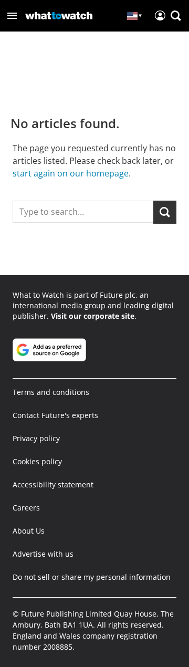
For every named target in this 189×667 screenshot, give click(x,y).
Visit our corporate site (92, 316)
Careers (26, 508)
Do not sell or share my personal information (92, 577)
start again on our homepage (71, 173)
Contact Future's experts (55, 415)
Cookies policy (37, 461)
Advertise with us (43, 554)
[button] (12, 16)
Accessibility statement (53, 484)
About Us (29, 531)
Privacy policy (36, 438)
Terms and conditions (51, 392)
